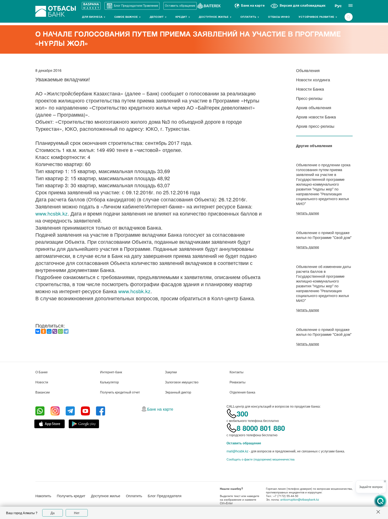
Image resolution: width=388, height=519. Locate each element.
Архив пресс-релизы (315, 126)
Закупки (171, 372)
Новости (41, 382)
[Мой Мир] (49, 331)
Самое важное (126, 17)
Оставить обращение (244, 443)
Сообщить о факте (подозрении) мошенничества (260, 459)
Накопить (43, 495)
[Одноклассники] (43, 331)
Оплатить (248, 17)
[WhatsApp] (60, 331)
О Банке (41, 372)
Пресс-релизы (309, 98)
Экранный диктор (178, 392)
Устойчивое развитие (317, 17)
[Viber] (54, 331)
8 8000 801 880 (261, 428)
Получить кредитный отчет (120, 392)
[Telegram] (66, 331)
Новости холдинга (313, 80)
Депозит (157, 17)
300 (242, 414)
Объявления (308, 70)
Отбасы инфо (279, 17)
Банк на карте (160, 409)
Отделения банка (242, 392)
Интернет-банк (111, 372)
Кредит (181, 17)
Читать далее (307, 213)
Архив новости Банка (316, 117)
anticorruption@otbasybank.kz (299, 499)
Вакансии (42, 392)
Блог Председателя (164, 495)
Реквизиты (238, 382)
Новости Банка (310, 89)
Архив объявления (313, 107)
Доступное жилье (214, 17)
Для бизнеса (92, 17)
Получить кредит (71, 495)
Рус (338, 6)
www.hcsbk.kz (51, 213)
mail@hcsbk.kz (237, 451)
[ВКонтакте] (37, 331)
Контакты (237, 372)
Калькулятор (109, 382)
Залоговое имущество (181, 382)
